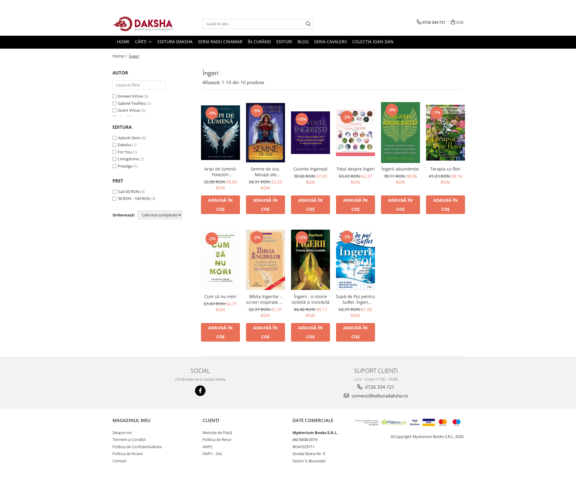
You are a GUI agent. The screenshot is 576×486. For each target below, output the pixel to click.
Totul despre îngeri (355, 169)
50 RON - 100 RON (134, 198)
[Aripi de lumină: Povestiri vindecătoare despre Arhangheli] (220, 132)
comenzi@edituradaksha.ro (379, 396)
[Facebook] (200, 390)
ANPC (207, 446)
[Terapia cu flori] (445, 133)
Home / (120, 56)
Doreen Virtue (130, 96)
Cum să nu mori (220, 296)
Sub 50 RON (128, 191)
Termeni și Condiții (129, 439)
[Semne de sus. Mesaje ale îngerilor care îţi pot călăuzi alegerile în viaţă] (265, 132)
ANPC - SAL (212, 453)
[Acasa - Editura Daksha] (142, 24)
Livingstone (128, 158)
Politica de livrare (127, 453)
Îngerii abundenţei (400, 169)
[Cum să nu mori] (220, 259)
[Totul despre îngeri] (355, 132)
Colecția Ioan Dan (373, 41)
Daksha (124, 144)
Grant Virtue (129, 110)
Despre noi (122, 432)
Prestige (125, 166)
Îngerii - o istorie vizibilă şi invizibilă (310, 299)
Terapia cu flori (445, 169)
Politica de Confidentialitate (137, 446)
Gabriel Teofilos (132, 103)
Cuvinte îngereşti (310, 169)
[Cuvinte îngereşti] (310, 132)
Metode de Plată (217, 432)
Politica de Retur (217, 439)
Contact (119, 460)
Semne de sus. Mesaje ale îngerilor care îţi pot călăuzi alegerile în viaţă (265, 171)
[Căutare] (308, 24)
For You (125, 152)
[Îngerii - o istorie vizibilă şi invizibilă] (310, 260)
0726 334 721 (379, 387)
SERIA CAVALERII (330, 41)
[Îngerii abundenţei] (400, 132)
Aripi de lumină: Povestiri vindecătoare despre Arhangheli (220, 171)
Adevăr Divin (129, 137)
